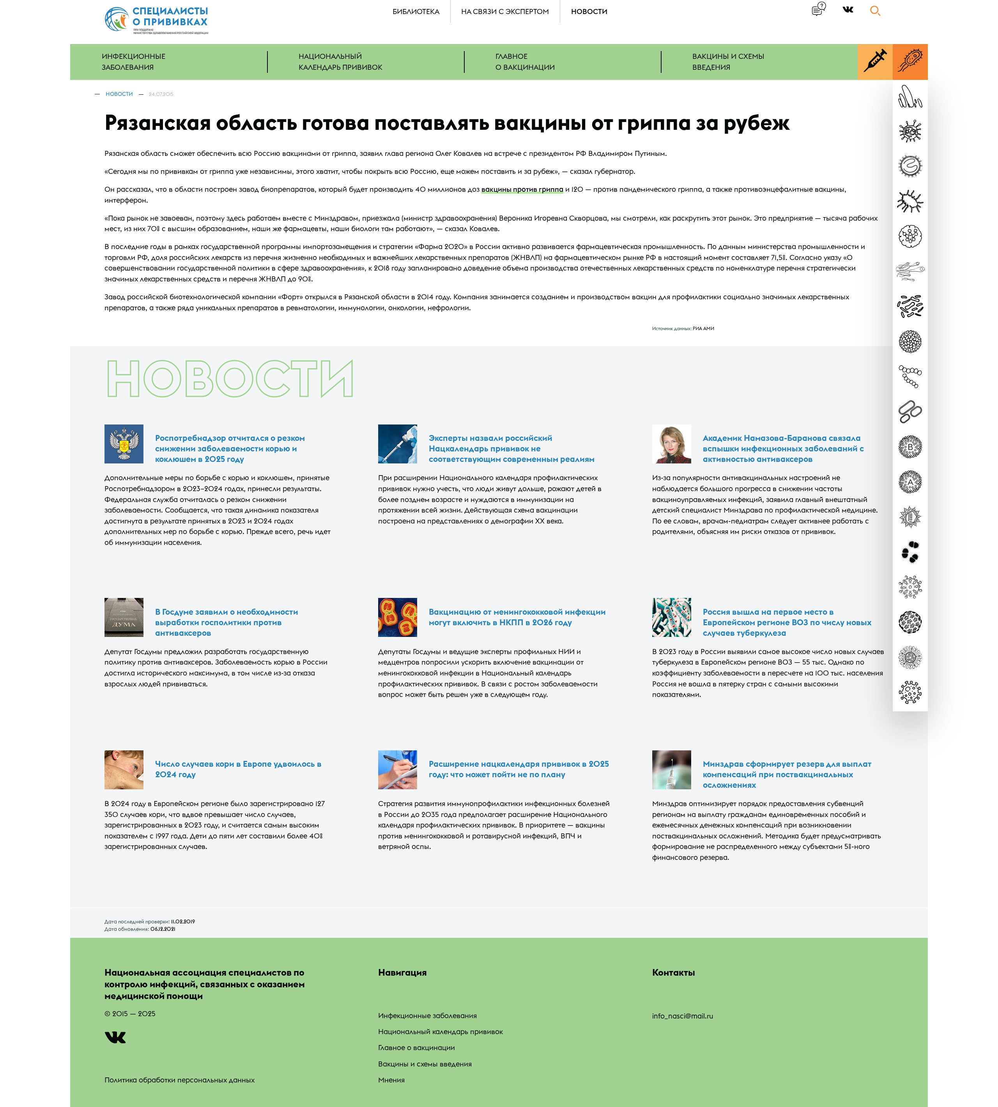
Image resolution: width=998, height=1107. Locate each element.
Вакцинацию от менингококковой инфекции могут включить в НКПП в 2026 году (517, 617)
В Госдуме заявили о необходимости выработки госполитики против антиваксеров (226, 622)
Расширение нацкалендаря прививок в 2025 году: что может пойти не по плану (519, 769)
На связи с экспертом (505, 11)
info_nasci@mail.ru (682, 1016)
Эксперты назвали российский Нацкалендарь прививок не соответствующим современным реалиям (512, 448)
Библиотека (416, 11)
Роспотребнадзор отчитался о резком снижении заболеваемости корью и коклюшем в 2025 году (230, 448)
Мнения (391, 1079)
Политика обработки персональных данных (179, 1079)
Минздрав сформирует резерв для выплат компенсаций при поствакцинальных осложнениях (787, 774)
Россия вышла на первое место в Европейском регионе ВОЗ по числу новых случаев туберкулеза (787, 622)
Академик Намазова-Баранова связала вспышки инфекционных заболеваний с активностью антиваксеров (783, 448)
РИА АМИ (703, 328)
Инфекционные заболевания (427, 1015)
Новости (589, 11)
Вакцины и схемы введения (425, 1063)
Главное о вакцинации (416, 1047)
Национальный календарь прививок (440, 1031)
